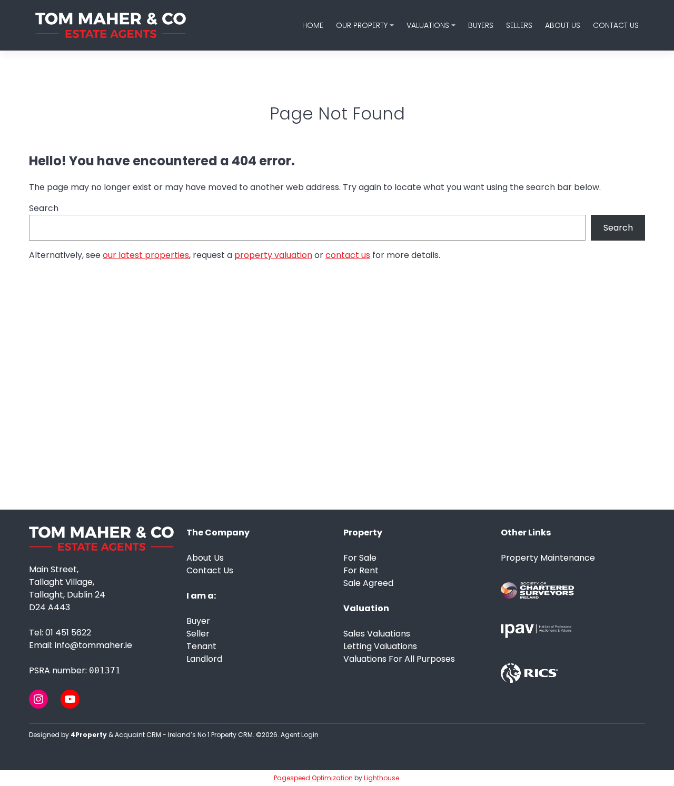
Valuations (428, 25)
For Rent (361, 570)
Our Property (362, 25)
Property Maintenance (548, 558)
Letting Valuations (380, 646)
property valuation (273, 255)
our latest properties (146, 255)
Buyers (480, 25)
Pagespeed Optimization (313, 777)
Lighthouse (381, 777)
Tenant (201, 646)
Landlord (204, 659)
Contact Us (616, 25)
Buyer (198, 621)
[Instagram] (38, 699)
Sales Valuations (376, 634)
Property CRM (232, 734)
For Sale (359, 558)
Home (312, 25)
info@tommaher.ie (93, 645)
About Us (562, 25)
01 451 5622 (68, 632)
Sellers (519, 25)
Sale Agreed (368, 583)
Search (43, 208)
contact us (347, 255)
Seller (198, 634)
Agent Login (300, 734)
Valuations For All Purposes (399, 659)
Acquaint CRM (138, 734)
